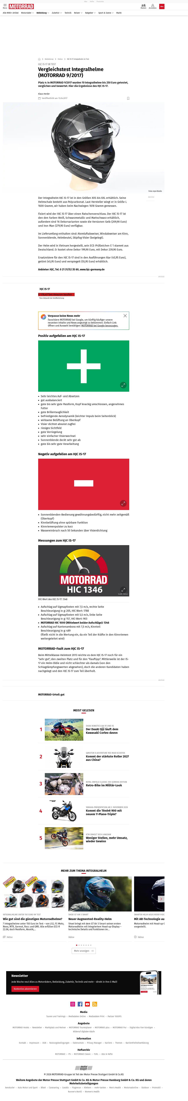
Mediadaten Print (96, 1016)
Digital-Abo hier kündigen (141, 1027)
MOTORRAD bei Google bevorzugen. (99, 325)
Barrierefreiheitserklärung (137, 1043)
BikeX (43, 1087)
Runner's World (75, 1091)
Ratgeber (89, 13)
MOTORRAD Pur (119, 1027)
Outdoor (145, 1087)
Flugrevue (76, 1087)
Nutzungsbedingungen (59, 1043)
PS (69, 1054)
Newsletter (37, 1027)
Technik (68, 13)
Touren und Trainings (55, 1016)
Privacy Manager (94, 1043)
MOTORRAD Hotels (21, 1027)
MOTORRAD (60, 1054)
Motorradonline (131, 1087)
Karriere (108, 1043)
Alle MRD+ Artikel (11, 13)
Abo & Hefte (107, 1054)
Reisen (77, 13)
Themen (118, 1043)
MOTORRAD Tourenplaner (80, 1027)
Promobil (156, 1087)
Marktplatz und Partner (55, 1027)
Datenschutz (78, 1043)
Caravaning (54, 1087)
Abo (85, 1)
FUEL (96, 1054)
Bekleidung (42, 13)
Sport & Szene (104, 13)
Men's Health (115, 1087)
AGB (44, 1043)
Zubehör (55, 13)
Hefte (92, 1)
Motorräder (26, 13)
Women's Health (92, 1091)
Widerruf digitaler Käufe (84, 1031)
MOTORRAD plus (102, 1027)
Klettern (87, 1087)
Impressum (34, 1043)
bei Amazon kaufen (55, 294)
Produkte (100, 1)
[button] (83, 147)
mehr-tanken (100, 1087)
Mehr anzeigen (81, 950)
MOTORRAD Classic (82, 1054)
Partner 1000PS (114, 1016)
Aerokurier (10, 1087)
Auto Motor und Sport (28, 1087)
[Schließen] (125, 315)
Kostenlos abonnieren (25, 988)
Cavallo (65, 1087)
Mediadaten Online (77, 1016)
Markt (118, 13)
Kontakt (22, 1043)
